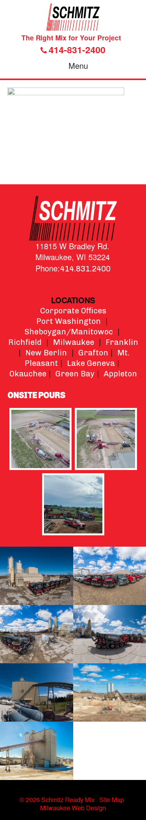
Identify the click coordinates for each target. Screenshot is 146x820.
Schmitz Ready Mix (73, 17)
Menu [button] (78, 65)
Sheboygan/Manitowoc (69, 331)
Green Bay (75, 373)
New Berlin (46, 352)
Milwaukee (73, 342)
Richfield (25, 342)
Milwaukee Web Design (73, 807)
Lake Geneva (91, 363)
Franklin (122, 342)
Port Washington (68, 321)
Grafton (93, 352)
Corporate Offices (73, 310)
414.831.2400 (85, 268)
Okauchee (27, 373)
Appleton (120, 373)
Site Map (111, 799)
